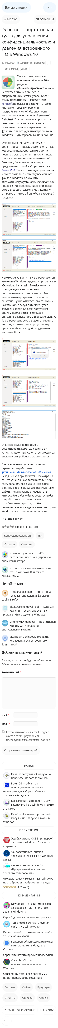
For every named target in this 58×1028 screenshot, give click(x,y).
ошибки (27, 998)
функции (26, 544)
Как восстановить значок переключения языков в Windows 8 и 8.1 (28, 855)
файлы (26, 987)
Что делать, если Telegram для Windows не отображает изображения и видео (28, 880)
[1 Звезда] (3, 526)
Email (6, 724)
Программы (45, 19)
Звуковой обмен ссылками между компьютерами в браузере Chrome (28, 945)
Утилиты (9, 544)
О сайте (48, 1010)
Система (10, 987)
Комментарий (11, 672)
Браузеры (43, 987)
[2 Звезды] (5, 526)
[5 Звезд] (13, 526)
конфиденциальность (18, 535)
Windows (11, 19)
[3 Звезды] (8, 526)
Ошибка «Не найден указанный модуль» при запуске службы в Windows (27, 818)
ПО (40, 535)
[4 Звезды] (10, 526)
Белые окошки (16, 7)
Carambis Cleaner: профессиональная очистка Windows (24, 964)
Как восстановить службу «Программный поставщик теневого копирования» (24, 869)
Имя (5, 715)
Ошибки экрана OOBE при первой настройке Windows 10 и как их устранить (28, 842)
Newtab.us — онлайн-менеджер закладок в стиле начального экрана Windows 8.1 (27, 907)
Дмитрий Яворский (32, 62)
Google (43, 998)
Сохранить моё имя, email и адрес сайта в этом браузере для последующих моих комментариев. (28, 736)
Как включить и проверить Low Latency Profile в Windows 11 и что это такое (28, 804)
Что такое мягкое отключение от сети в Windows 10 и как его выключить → (26, 572)
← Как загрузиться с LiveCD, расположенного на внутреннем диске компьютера (26, 557)
